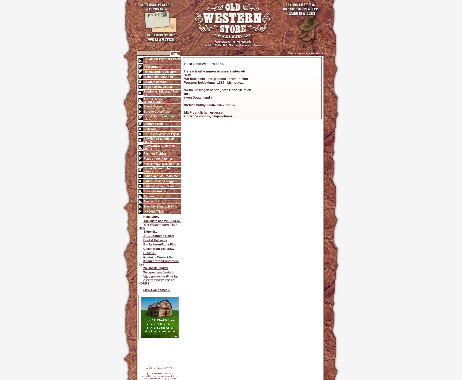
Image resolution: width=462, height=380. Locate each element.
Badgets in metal (155, 81)
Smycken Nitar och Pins (160, 206)
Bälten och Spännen (158, 76)
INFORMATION (153, 211)
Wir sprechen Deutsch (158, 272)
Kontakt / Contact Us (158, 257)
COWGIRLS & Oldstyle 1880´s (159, 147)
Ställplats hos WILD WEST (162, 220)
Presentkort (152, 66)
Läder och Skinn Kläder (159, 186)
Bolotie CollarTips (156, 111)
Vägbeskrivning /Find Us (160, 276)
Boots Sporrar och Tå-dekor (159, 117)
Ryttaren (149, 196)
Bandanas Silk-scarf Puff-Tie (161, 93)
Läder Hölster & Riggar (159, 181)
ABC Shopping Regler (158, 235)
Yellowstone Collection (160, 71)
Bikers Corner (153, 106)
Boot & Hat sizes (155, 240)
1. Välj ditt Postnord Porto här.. (162, 60)
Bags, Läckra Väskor (157, 87)
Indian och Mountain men (161, 176)
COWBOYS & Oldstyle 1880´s (159, 140)
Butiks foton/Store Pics (159, 244)
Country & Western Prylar (161, 134)
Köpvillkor (151, 231)
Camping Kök (153, 123)
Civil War (149, 128)
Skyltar (148, 201)
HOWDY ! (149, 253)
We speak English (155, 268)
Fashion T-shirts (155, 153)
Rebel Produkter (154, 191)
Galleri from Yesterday (158, 248)
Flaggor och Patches (158, 158)
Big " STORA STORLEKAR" (153, 100)
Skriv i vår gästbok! (156, 289)
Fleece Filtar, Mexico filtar (161, 163)
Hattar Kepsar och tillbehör (156, 170)
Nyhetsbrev (151, 216)
